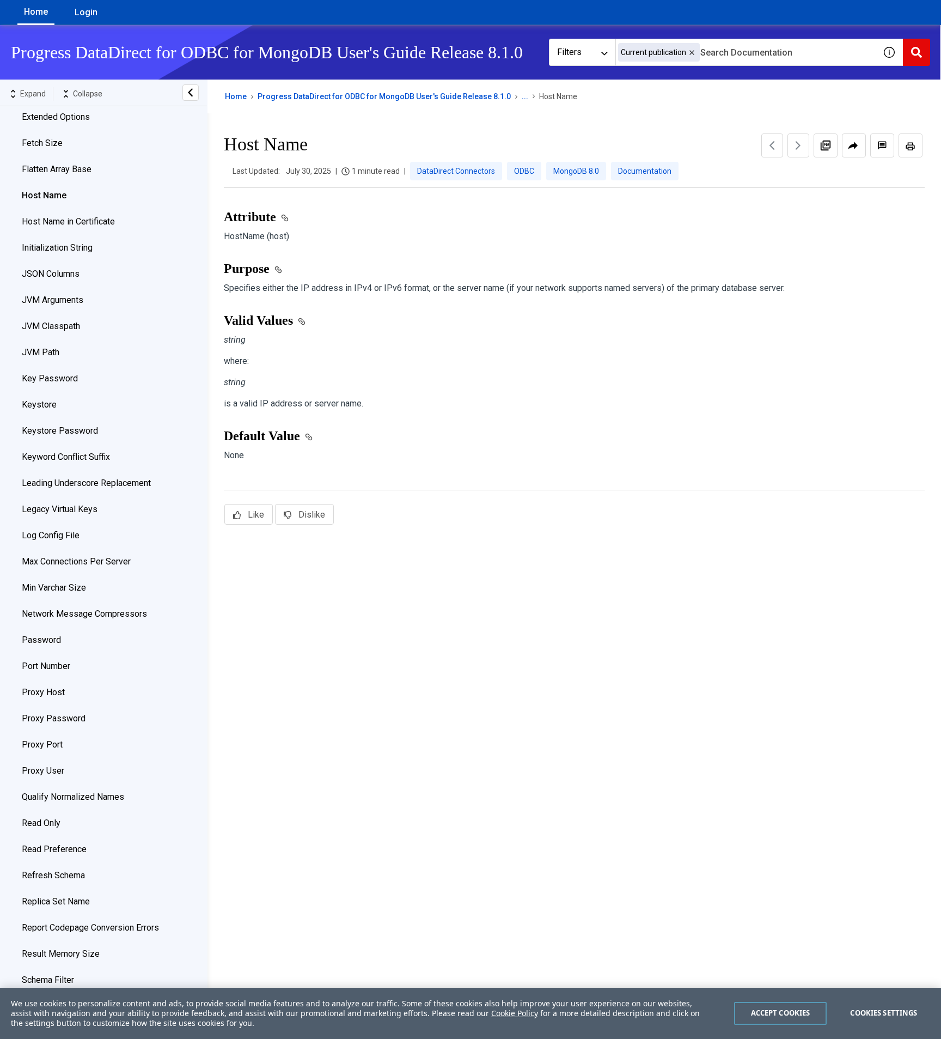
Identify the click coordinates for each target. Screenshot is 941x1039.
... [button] (525, 96)
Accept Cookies (780, 1013)
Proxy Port (42, 744)
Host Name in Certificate (68, 221)
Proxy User (43, 770)
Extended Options (56, 117)
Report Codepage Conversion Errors (90, 927)
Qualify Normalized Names (73, 797)
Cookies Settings (883, 1013)
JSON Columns (51, 274)
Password (41, 640)
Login (86, 12)
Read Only (41, 823)
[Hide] (190, 92)
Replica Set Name (56, 901)
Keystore (39, 404)
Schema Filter (48, 980)
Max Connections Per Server (76, 561)
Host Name (44, 195)
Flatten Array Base (56, 169)
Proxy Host (43, 692)
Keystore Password (60, 431)
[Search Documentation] (916, 52)
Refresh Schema (53, 875)
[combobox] (745, 52)
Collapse (87, 93)
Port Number (46, 666)
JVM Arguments (52, 300)
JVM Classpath (51, 326)
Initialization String (57, 247)
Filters (569, 52)
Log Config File (51, 535)
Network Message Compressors (84, 614)
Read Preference (54, 849)
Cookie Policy (514, 1013)
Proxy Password (53, 718)
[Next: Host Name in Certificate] (798, 145)
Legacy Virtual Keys (59, 509)
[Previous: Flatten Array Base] (772, 145)
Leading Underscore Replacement (86, 483)
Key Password (50, 378)
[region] (470, 1013)
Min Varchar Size (54, 587)
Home (36, 12)
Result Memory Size (61, 954)
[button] (692, 52)
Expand (33, 93)
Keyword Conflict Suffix (66, 457)
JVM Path (40, 352)
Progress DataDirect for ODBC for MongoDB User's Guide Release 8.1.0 (384, 96)
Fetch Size (42, 143)
